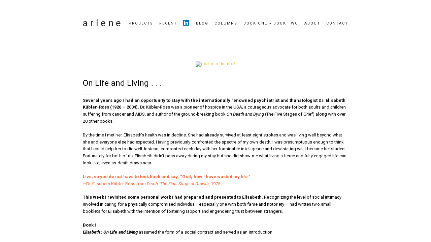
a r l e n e (102, 23)
